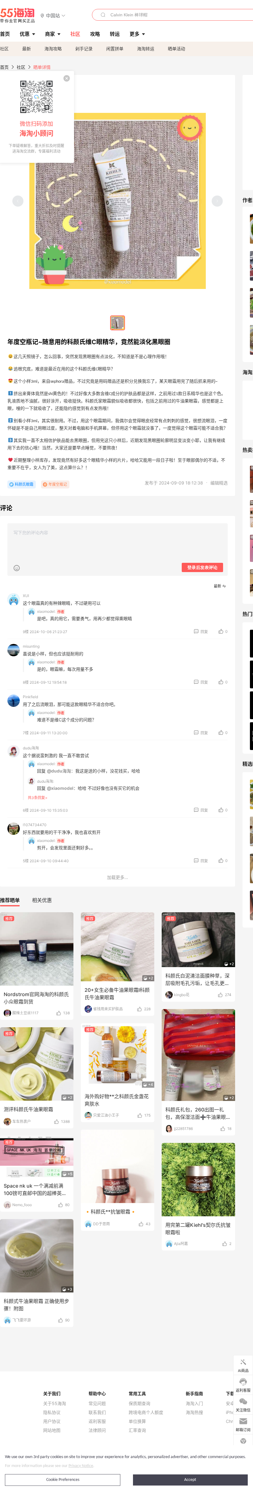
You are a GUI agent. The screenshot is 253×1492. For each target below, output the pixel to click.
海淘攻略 (53, 48)
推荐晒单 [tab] (10, 900)
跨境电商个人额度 (146, 1412)
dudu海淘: (45, 781)
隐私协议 (51, 1412)
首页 (4, 67)
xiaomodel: (46, 611)
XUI (26, 595)
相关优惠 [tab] (42, 900)
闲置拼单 (114, 48)
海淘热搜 (194, 1412)
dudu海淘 (31, 748)
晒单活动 (176, 48)
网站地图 (51, 1430)
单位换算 (137, 1421)
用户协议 (51, 1421)
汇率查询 (137, 1430)
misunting (31, 646)
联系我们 (97, 1412)
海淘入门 (194, 1403)
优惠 (25, 34)
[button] (53, 15)
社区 (4, 48)
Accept (190, 1480)
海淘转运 (145, 48)
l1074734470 (35, 824)
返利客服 (97, 1421)
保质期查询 (139, 1403)
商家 (50, 34)
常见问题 (97, 1403)
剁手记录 (84, 48)
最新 (26, 48)
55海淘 (17, 15)
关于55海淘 (54, 1403)
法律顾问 (97, 1430)
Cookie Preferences (62, 1480)
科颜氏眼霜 (24, 484)
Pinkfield (30, 696)
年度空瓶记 (57, 484)
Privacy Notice (80, 1466)
